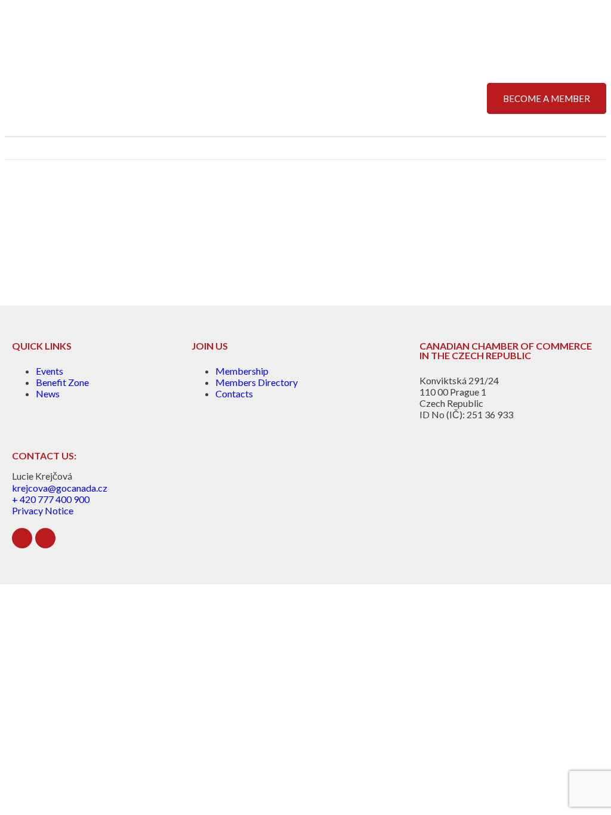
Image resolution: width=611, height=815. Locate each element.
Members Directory (256, 382)
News (48, 393)
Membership (242, 370)
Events (49, 370)
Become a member (546, 98)
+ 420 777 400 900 (51, 499)
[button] (596, 148)
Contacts (234, 393)
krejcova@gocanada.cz (59, 487)
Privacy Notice (42, 510)
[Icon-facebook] (45, 538)
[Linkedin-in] (22, 538)
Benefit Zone (62, 382)
